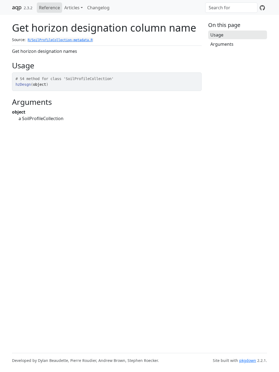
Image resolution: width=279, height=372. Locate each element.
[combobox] (231, 7)
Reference (49, 8)
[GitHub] (262, 7)
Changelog (98, 8)
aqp (17, 7)
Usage (216, 35)
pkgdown (247, 360)
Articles (72, 8)
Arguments (221, 44)
